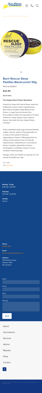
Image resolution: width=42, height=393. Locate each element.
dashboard (15, 382)
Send (7, 316)
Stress (7, 165)
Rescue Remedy (24, 16)
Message (5, 300)
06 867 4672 (6, 246)
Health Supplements (13, 16)
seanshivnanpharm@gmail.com (12, 253)
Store (4, 16)
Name (4, 279)
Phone (4, 286)
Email (4, 293)
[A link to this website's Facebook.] (4, 369)
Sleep (11, 165)
